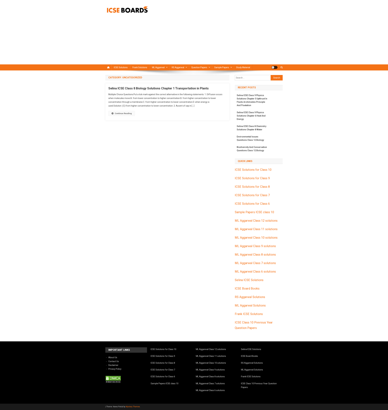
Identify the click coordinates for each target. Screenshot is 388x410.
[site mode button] (274, 67)
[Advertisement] (194, 41)
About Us (112, 357)
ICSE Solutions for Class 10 (253, 170)
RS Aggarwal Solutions (250, 297)
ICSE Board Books (247, 288)
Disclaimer (113, 365)
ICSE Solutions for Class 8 (252, 186)
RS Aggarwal (178, 67)
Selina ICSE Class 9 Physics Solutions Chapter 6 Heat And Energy (251, 115)
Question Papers (199, 67)
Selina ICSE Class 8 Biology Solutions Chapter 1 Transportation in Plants (158, 88)
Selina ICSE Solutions (249, 280)
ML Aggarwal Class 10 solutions (256, 237)
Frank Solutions (139, 67)
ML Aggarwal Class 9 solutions (255, 246)
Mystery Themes (133, 407)
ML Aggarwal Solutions (250, 305)
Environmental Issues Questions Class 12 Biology (250, 138)
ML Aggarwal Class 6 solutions (255, 271)
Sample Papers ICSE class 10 (254, 212)
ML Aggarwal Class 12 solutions (256, 220)
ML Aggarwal (158, 67)
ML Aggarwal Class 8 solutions (255, 254)
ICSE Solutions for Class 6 (252, 203)
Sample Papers (221, 67)
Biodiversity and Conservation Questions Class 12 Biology (252, 149)
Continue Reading (123, 113)
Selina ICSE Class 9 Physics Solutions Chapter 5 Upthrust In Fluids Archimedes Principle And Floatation (252, 100)
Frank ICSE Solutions (249, 314)
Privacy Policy (114, 369)
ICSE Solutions (121, 67)
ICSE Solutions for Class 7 (252, 195)
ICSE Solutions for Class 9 (252, 178)
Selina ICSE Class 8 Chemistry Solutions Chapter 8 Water (251, 128)
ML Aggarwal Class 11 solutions (256, 229)
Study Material (243, 67)
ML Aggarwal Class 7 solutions (255, 263)
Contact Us (113, 361)
